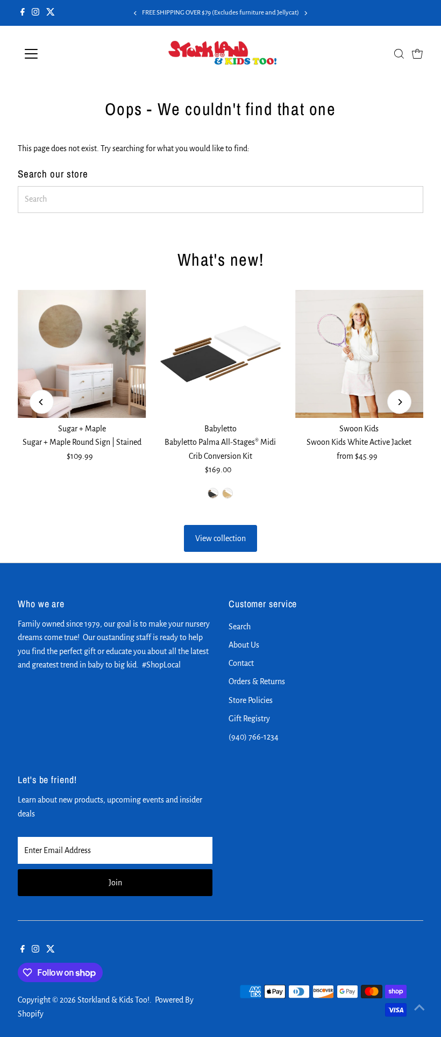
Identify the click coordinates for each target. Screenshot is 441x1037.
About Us (244, 645)
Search (240, 626)
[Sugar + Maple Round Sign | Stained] (82, 354)
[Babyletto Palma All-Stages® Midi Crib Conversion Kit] (220, 354)
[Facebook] (22, 13)
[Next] (306, 13)
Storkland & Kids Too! (113, 1000)
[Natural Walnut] (213, 493)
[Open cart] (417, 54)
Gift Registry (249, 718)
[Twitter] (51, 13)
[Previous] (135, 13)
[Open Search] (399, 54)
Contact (241, 663)
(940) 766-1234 (254, 737)
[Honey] (227, 493)
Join (115, 882)
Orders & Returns (257, 681)
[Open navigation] (65, 53)
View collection (220, 538)
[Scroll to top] (419, 1007)
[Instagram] (35, 13)
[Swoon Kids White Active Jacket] (359, 354)
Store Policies (251, 700)
